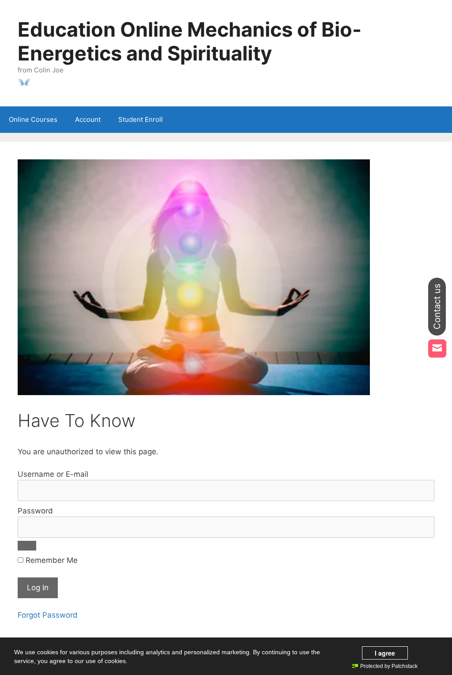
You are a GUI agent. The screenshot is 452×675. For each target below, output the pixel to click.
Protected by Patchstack (389, 666)
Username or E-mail (53, 474)
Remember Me (50, 560)
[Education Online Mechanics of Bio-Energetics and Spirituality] (24, 81)
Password (35, 510)
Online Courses (33, 119)
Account (88, 119)
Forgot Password (48, 615)
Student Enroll (140, 119)
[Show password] (27, 546)
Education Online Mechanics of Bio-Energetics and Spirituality (190, 41)
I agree (385, 653)
